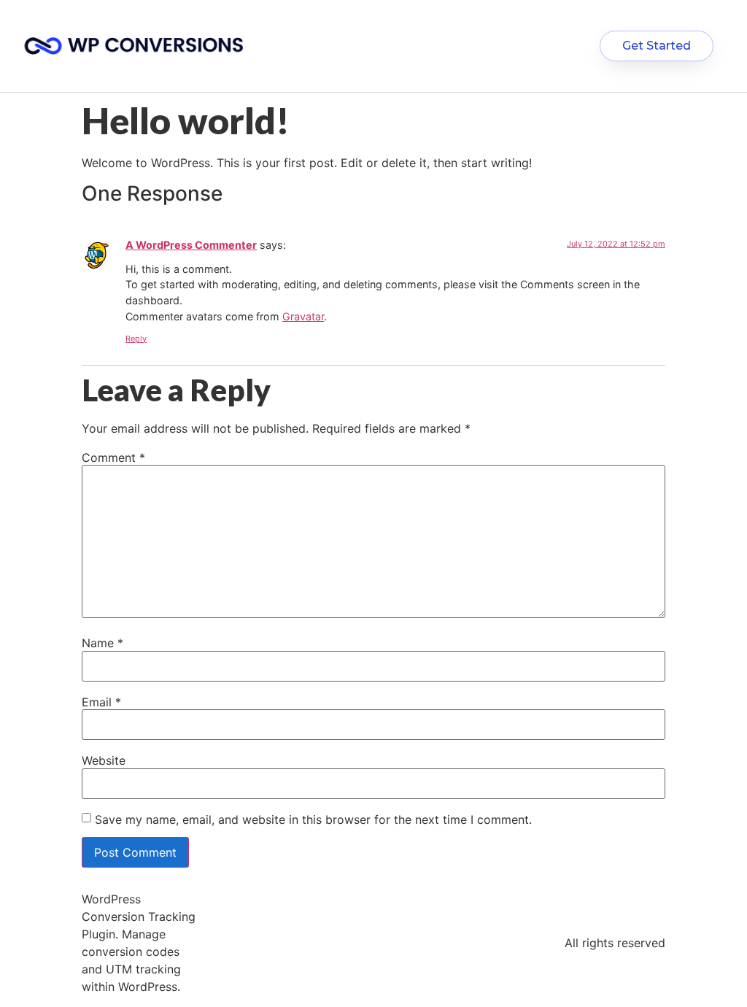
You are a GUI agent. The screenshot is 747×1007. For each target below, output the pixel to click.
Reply (136, 338)
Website (103, 760)
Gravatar (303, 316)
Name (102, 643)
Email (101, 702)
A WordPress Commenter (191, 245)
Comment (113, 457)
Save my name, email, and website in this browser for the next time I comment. (313, 819)
